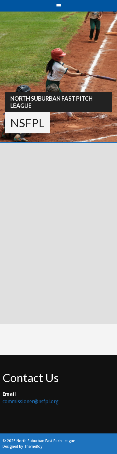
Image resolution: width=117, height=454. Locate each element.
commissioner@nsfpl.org (30, 401)
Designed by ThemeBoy (22, 446)
